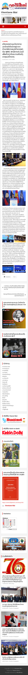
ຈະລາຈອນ (4, 372)
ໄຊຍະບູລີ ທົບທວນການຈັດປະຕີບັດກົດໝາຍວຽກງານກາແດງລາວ (13, 294)
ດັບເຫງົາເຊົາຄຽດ (6, 374)
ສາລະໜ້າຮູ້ (5, 396)
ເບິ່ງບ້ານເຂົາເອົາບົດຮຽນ (8, 405)
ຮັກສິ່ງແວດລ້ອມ (6, 403)
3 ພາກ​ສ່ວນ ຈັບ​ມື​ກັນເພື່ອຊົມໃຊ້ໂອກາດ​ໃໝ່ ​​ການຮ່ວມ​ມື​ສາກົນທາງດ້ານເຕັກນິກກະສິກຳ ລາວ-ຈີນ (14, 287)
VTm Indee (12, 59)
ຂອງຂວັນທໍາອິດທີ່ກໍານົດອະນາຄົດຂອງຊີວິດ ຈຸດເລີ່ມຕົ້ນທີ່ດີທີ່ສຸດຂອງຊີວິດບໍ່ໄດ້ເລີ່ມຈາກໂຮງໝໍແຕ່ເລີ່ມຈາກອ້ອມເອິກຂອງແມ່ (13, 631)
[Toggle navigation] (3, 26)
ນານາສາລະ (5, 380)
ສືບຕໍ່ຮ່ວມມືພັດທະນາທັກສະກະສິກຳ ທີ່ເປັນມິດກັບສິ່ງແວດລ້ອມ (13, 658)
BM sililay (11, 583)
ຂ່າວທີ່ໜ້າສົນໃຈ (7, 556)
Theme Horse (16, 670)
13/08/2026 (5, 583)
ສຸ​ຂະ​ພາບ (4, 399)
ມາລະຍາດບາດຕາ (6, 390)
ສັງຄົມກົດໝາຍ (6, 394)
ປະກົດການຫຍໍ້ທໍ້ (6, 386)
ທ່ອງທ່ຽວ (4, 376)
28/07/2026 (5, 661)
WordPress (19, 672)
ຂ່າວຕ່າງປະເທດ (6, 366)
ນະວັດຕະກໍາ (5, 378)
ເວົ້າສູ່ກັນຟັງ (5, 409)
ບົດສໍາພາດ (4, 384)
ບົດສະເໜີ (4, 382)
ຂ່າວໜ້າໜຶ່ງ (5, 41)
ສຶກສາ (3, 398)
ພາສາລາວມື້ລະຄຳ (6, 388)
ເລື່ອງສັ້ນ (4, 407)
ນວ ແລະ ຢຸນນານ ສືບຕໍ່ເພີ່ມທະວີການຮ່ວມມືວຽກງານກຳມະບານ (13, 605)
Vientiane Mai (9, 12)
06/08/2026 (5, 608)
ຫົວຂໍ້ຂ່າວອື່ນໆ (5, 401)
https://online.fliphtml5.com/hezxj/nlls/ (13, 502)
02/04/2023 (5, 59)
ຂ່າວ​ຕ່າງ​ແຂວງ (5, 368)
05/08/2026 (5, 636)
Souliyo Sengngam (14, 608)
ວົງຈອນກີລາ (5, 392)
